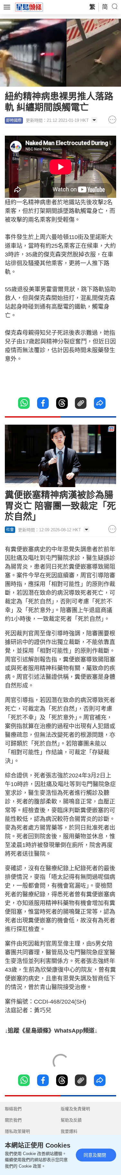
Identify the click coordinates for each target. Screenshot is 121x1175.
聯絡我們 (13, 1108)
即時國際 (14, 120)
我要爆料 (69, 1131)
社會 (10, 530)
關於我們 (13, 1120)
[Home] (29, 7)
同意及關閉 (95, 1155)
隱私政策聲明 (17, 1131)
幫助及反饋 (71, 1120)
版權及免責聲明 (75, 1108)
